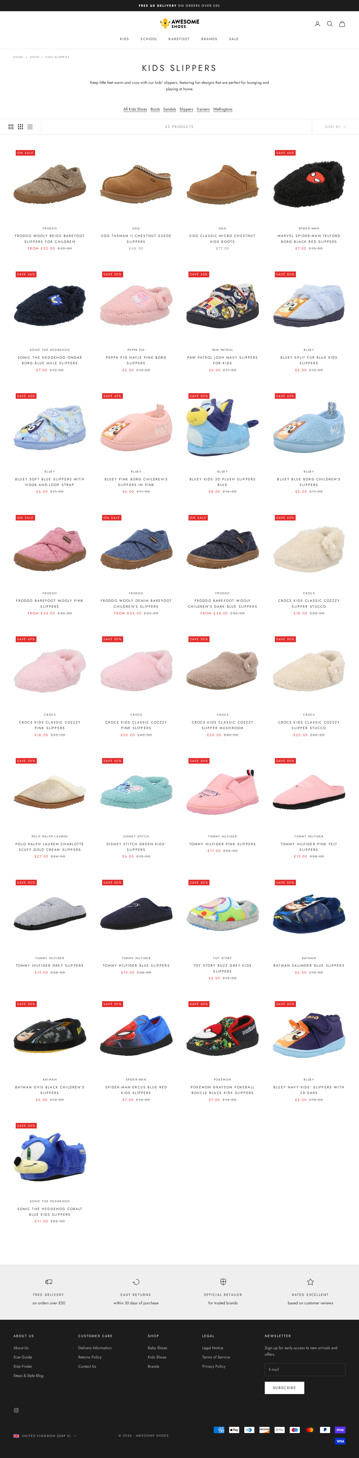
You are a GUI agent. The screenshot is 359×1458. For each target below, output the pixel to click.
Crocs (309, 593)
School (149, 39)
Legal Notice (212, 1348)
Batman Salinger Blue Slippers (309, 965)
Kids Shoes (157, 1357)
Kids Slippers (57, 57)
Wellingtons (223, 109)
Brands (209, 39)
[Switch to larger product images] (10, 126)
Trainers (203, 109)
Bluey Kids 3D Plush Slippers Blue (223, 482)
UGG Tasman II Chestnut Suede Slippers (136, 238)
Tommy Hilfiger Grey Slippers (50, 965)
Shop (34, 57)
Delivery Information (95, 1348)
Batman (309, 958)
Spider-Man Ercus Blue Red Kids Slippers (136, 1090)
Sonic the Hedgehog (50, 350)
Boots (155, 109)
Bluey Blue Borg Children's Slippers (309, 482)
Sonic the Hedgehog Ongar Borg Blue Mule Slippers (50, 360)
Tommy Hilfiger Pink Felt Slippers (309, 847)
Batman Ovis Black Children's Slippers (49, 1090)
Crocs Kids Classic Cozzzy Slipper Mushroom (223, 725)
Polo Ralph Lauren (50, 836)
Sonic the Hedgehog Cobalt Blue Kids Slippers (50, 1211)
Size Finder (22, 1366)
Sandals (169, 109)
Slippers (186, 109)
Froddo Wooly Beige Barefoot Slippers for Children (50, 238)
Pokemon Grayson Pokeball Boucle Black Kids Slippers (223, 1090)
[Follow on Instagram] (16, 1410)
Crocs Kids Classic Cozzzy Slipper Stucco (309, 603)
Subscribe (284, 1387)
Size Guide (22, 1357)
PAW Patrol (222, 350)
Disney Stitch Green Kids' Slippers (136, 847)
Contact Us (87, 1366)
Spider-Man (309, 228)
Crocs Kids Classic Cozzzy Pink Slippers (50, 725)
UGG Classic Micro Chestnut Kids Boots (222, 238)
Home (18, 57)
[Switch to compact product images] (30, 126)
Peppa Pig (136, 350)
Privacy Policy (213, 1366)
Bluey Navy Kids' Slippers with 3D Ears (309, 1090)
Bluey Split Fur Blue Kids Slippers (309, 360)
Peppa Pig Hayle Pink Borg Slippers (136, 360)
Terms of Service (216, 1357)
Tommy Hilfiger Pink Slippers (222, 844)
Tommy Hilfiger (222, 836)
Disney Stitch (136, 836)
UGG (136, 228)
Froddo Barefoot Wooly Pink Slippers (50, 603)
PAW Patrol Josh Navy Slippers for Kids (222, 360)
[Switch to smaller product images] (20, 126)
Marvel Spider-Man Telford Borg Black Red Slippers (309, 238)
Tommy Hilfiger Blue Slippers (136, 965)
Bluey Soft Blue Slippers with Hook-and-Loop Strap (50, 482)
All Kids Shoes (135, 109)
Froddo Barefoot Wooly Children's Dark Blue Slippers (222, 603)
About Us (21, 1348)
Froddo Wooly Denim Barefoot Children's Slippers (136, 603)
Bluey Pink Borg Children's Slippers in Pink (136, 482)
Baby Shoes (157, 1348)
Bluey (309, 350)
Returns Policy (90, 1357)
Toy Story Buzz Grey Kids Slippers (223, 968)
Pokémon (222, 1079)
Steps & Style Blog (28, 1375)
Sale (234, 39)
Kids (125, 39)
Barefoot (179, 39)
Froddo (50, 228)
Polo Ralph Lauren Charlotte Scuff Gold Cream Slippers (49, 847)
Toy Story (222, 958)
